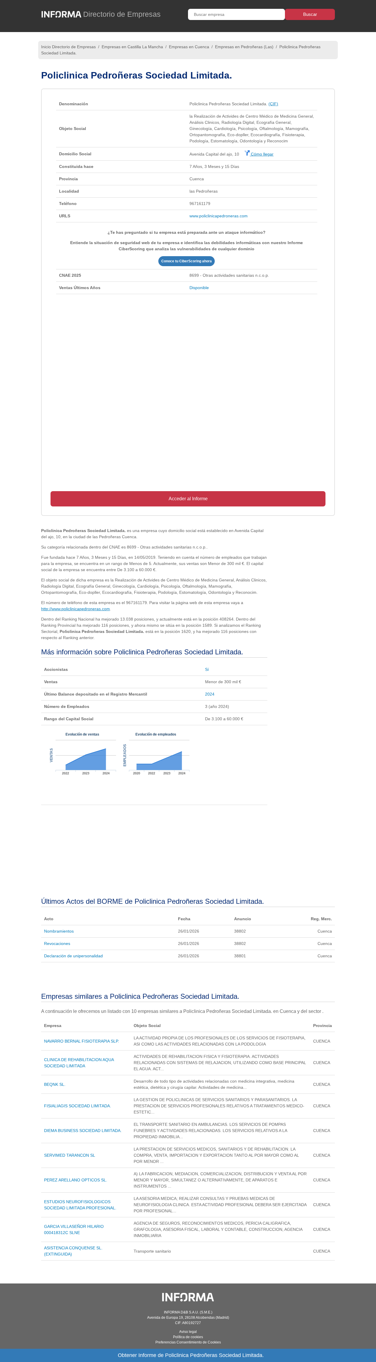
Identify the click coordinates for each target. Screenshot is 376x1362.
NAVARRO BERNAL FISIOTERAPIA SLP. (81, 1041)
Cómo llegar (261, 154)
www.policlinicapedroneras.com (218, 216)
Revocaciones (57, 943)
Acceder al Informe (188, 498)
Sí (207, 669)
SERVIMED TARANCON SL (69, 1155)
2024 (209, 694)
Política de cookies (188, 1337)
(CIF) (273, 103)
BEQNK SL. (55, 1084)
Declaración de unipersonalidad (73, 955)
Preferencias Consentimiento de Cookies (188, 1342)
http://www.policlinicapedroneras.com (75, 608)
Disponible (199, 287)
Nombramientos (59, 931)
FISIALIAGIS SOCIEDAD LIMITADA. (77, 1105)
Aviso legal (188, 1332)
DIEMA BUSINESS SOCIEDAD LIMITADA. (83, 1130)
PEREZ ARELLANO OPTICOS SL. (75, 1180)
